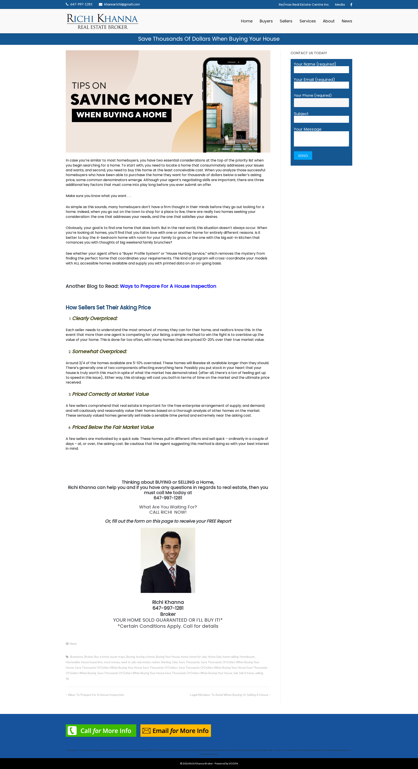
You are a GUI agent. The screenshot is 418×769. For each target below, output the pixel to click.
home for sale (198, 656)
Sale (174, 662)
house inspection (92, 662)
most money (112, 662)
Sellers (286, 21)
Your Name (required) (315, 64)
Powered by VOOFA (226, 763)
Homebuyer (247, 656)
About (329, 21)
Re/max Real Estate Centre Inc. (304, 4)
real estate (143, 662)
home (184, 656)
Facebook (351, 4)
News (347, 21)
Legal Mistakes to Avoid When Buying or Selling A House (229, 695)
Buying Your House (168, 656)
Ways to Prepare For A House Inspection (168, 286)
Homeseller (73, 662)
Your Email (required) (314, 80)
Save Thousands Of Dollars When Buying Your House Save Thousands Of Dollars (126, 667)
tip (67, 678)
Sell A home (246, 673)
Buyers (266, 21)
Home (247, 21)
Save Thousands (189, 662)
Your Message (307, 129)
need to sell (128, 662)
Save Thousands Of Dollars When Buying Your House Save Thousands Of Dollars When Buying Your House (164, 673)
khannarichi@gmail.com (122, 4)
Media (340, 4)
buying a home (145, 656)
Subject (301, 114)
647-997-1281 (81, 4)
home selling (230, 656)
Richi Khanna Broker (201, 763)
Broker (88, 656)
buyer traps (117, 656)
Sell (235, 673)
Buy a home (101, 656)
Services (308, 21)
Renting (166, 662)
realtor (156, 662)
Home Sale (214, 656)
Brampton (76, 656)
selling (259, 673)
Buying (130, 656)
